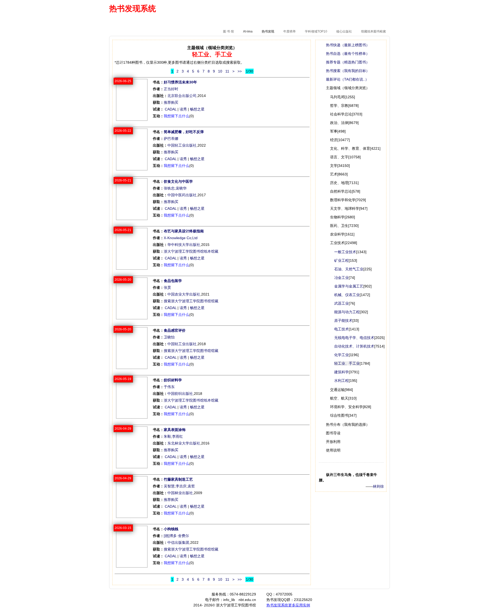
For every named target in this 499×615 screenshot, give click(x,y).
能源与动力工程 (347, 312)
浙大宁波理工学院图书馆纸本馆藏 (191, 251)
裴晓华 (181, 188)
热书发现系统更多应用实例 (288, 605)
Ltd (195, 238)
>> (240, 71)
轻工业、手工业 (347, 363)
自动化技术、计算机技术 (354, 346)
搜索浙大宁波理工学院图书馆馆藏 (191, 301)
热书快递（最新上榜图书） (348, 45)
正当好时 (171, 89)
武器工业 (341, 303)
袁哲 (191, 486)
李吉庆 (181, 486)
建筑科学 (341, 372)
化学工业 (341, 355)
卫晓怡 (169, 337)
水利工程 (341, 380)
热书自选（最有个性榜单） (348, 53)
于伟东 (169, 387)
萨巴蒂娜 (171, 138)
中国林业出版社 (180, 493)
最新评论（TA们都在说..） (347, 79)
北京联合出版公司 (181, 96)
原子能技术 (343, 320)
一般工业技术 (345, 252)
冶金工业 (341, 278)
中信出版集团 (178, 542)
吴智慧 (169, 486)
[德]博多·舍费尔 (176, 536)
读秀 (183, 109)
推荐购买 (171, 102)
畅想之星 (197, 109)
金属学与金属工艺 (348, 286)
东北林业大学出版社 (183, 443)
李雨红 (177, 436)
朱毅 (167, 436)
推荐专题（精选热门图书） (348, 62)
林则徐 (378, 486)
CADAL (170, 109)
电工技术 (341, 329)
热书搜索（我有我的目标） (348, 71)
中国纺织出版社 (180, 393)
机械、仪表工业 (347, 295)
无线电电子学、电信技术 (354, 338)
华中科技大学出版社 (183, 245)
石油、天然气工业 (348, 269)
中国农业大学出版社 (183, 294)
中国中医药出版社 (181, 195)
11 (227, 71)
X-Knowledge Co (177, 238)
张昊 (167, 287)
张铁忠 (169, 188)
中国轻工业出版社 (181, 145)
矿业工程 (341, 260)
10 (220, 71)
